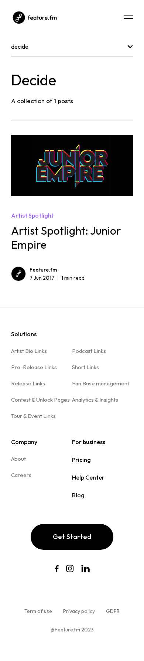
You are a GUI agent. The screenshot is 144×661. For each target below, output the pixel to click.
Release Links (28, 383)
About (18, 458)
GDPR (113, 611)
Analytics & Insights (95, 399)
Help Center (88, 477)
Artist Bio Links (29, 350)
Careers (21, 474)
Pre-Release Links (34, 367)
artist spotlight (32, 215)
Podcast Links (89, 350)
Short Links (85, 367)
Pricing (81, 459)
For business (88, 442)
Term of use (38, 611)
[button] (128, 17)
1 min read (57, 278)
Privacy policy (79, 611)
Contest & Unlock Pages (40, 399)
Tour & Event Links (33, 415)
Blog (78, 495)
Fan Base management (100, 383)
